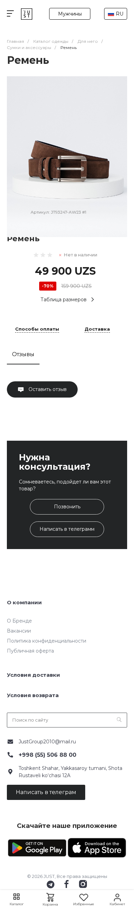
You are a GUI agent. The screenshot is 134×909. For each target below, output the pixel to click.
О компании (24, 602)
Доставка (97, 329)
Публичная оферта (30, 651)
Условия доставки (33, 675)
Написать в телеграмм (67, 529)
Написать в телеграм (46, 792)
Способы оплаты (37, 329)
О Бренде (19, 621)
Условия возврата (33, 695)
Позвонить (67, 507)
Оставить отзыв (47, 389)
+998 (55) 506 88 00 (47, 755)
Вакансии (19, 631)
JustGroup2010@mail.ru (47, 742)
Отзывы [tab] (23, 354)
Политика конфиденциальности (46, 641)
